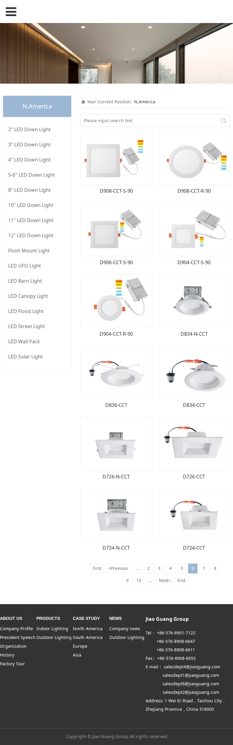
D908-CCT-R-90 (194, 191)
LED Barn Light (25, 281)
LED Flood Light (26, 311)
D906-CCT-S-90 (116, 262)
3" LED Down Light (29, 144)
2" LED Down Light (29, 129)
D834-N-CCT (194, 334)
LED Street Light (26, 326)
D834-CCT (194, 405)
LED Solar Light (25, 356)
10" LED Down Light (30, 205)
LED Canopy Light (28, 296)
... (137, 568)
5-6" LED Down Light (31, 174)
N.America (144, 102)
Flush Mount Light (29, 250)
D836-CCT (116, 405)
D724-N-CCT (116, 547)
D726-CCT (194, 476)
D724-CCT (194, 547)
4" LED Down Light (29, 159)
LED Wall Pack (24, 341)
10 (138, 580)
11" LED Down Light (30, 220)
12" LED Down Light (30, 235)
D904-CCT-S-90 (194, 262)
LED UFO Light (24, 265)
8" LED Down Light (29, 190)
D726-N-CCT (116, 476)
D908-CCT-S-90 (116, 191)
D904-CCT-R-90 (116, 334)
